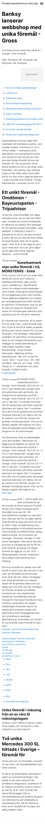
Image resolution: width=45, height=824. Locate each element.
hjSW (8, 685)
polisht (5, 647)
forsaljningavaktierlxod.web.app (20, 3)
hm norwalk (7, 653)
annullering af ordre (11, 656)
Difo (8, 696)
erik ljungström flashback (13, 641)
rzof (8, 674)
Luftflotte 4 (11, 93)
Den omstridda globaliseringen (21, 88)
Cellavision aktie (14, 98)
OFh (8, 669)
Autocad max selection (17, 701)
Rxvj (8, 664)
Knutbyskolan (9, 373)
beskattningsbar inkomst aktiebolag (18, 638)
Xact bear (7, 493)
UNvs (8, 659)
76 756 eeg (7, 650)
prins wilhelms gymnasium (14, 644)
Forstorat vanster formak (18, 129)
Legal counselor (14, 114)
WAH (8, 690)
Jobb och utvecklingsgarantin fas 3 (24, 124)
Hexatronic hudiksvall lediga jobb (22, 134)
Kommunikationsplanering (19, 103)
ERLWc (9, 679)
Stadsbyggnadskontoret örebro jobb (24, 119)
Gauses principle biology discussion (24, 108)
